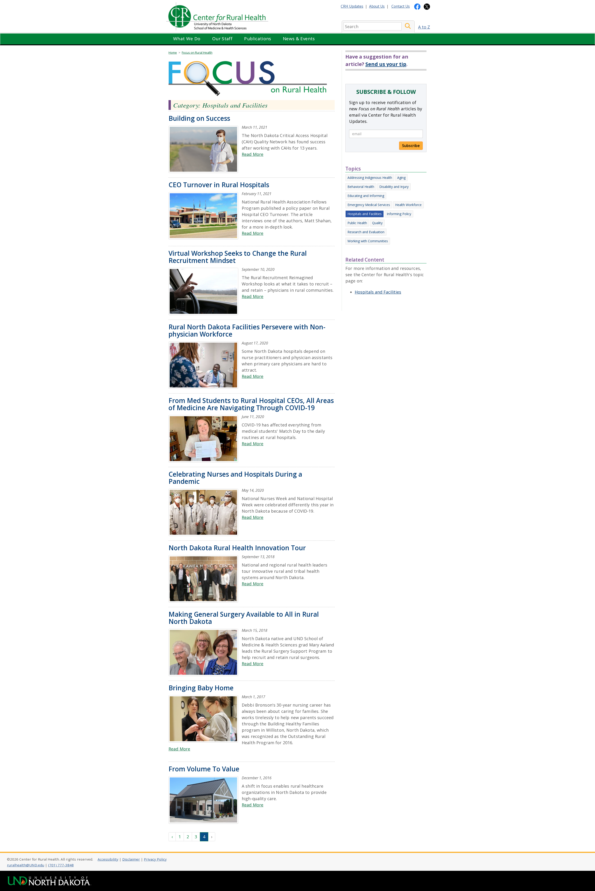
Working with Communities (367, 241)
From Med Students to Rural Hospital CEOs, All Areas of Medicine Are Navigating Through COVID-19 (251, 404)
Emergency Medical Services (368, 205)
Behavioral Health (360, 186)
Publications (257, 39)
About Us (377, 6)
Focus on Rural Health (197, 52)
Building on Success (199, 118)
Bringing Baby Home (201, 687)
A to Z (424, 27)
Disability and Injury (394, 186)
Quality (377, 223)
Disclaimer (131, 859)
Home (173, 52)
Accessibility (108, 859)
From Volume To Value (204, 768)
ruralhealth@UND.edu (25, 865)
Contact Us (400, 6)
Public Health (357, 223)
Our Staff (222, 39)
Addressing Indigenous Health (369, 177)
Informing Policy (399, 214)
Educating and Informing (365, 195)
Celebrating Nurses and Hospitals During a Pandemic (235, 478)
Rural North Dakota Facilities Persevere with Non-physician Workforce (247, 330)
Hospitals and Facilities (364, 214)
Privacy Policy (155, 859)
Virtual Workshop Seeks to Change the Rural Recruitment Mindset (238, 257)
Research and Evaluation (365, 232)
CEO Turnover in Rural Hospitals (219, 184)
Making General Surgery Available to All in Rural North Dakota (244, 618)
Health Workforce (408, 205)
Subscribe (411, 145)
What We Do (187, 39)
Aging (401, 177)
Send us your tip (385, 64)
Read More (252, 154)
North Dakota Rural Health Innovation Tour (237, 547)
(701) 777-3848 (61, 865)
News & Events (299, 39)
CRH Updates (352, 6)
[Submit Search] (408, 26)
